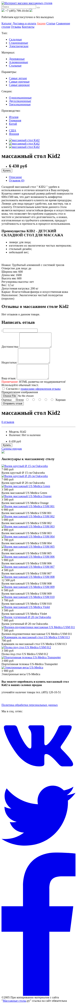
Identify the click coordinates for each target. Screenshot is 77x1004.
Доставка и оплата (24, 23)
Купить (7, 170)
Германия (15, 120)
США (12, 130)
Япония (14, 133)
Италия (13, 117)
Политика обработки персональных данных (29, 705)
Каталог (6, 23)
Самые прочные (19, 81)
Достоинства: (10, 346)
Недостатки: (9, 362)
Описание (15, 177)
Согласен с (33, 388)
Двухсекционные (20, 101)
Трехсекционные (20, 104)
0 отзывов (7, 422)
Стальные (15, 65)
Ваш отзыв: (8, 378)
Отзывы (16, 26)
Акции (41, 23)
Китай (13, 123)
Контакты (28, 26)
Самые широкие (19, 85)
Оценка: (6, 399)
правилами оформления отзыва (41, 388)
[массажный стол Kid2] (24, 140)
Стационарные (18, 42)
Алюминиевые (18, 62)
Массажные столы (14, 1000)
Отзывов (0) (16, 180)
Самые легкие (18, 78)
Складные (15, 39)
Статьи (50, 23)
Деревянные (17, 58)
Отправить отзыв (12, 403)
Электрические (18, 46)
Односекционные (20, 97)
